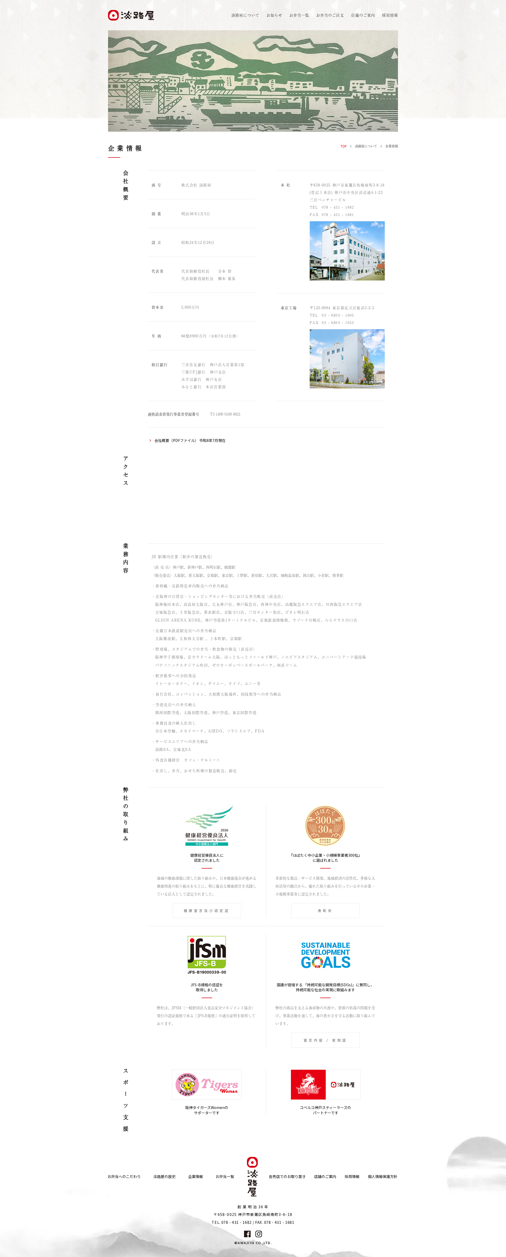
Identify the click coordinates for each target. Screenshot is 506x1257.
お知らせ (274, 15)
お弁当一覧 (299, 15)
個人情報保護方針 (382, 1176)
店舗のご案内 (325, 1176)
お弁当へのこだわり (124, 1176)
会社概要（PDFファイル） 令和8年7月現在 (190, 440)
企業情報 (195, 1176)
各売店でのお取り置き (287, 1176)
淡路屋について (366, 146)
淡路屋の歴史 (164, 1176)
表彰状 (325, 910)
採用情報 (390, 15)
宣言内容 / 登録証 (326, 1040)
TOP (343, 146)
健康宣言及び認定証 (207, 910)
